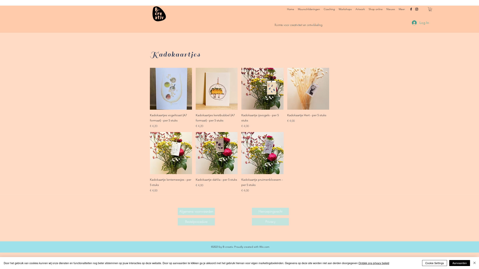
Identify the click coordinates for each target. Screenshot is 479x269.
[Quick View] (171, 89)
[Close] (474, 263)
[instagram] (417, 9)
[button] (430, 9)
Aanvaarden (459, 263)
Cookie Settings (434, 263)
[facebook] (411, 9)
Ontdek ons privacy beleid (374, 263)
